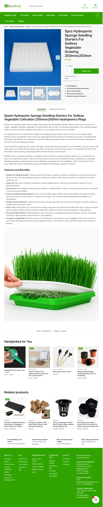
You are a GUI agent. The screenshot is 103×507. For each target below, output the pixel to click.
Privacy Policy (9, 464)
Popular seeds (37, 464)
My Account (23, 462)
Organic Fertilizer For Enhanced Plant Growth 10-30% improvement (38, 373)
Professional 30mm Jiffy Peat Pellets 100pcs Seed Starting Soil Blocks (38, 424)
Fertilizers (32, 369)
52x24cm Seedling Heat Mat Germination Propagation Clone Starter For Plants (14, 424)
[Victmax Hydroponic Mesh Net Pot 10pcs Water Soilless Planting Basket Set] (63, 408)
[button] (58, 57)
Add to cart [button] (15, 382)
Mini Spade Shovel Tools (62, 372)
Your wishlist (23, 464)
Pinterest (66, 462)
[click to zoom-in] (32, 57)
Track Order (23, 459)
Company (7, 459)
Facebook (66, 459)
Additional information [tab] (57, 109)
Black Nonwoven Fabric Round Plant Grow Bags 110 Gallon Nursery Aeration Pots (88, 424)
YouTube (66, 464)
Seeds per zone (37, 469)
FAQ (20, 470)
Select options (15, 433)
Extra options (58, 369)
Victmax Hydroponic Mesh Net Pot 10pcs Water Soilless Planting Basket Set (63, 424)
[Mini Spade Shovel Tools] (63, 357)
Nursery (28, 26)
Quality (6, 462)
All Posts (52, 471)
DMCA (6, 472)
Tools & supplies (38, 467)
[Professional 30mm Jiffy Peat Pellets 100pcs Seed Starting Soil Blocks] (39, 408)
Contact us (22, 467)
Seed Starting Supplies (16, 26)
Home (6, 26)
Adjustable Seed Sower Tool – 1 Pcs (14, 371)
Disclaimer (8, 475)
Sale (33, 472)
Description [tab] (41, 109)
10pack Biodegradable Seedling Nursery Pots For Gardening (86, 373)
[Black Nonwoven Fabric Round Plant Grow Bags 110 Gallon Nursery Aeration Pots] (88, 408)
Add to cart (86, 71)
